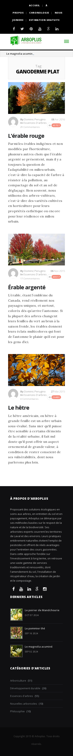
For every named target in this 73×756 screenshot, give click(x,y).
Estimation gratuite (44, 19)
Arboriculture (18, 680)
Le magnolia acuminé (20, 53)
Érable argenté (26, 287)
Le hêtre (18, 407)
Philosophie (17, 711)
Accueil (34, 5)
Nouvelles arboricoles (23, 703)
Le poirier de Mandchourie (42, 610)
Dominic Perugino (35, 119)
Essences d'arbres (35, 123)
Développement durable (25, 688)
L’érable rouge (26, 135)
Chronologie (39, 12)
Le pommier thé (35, 628)
